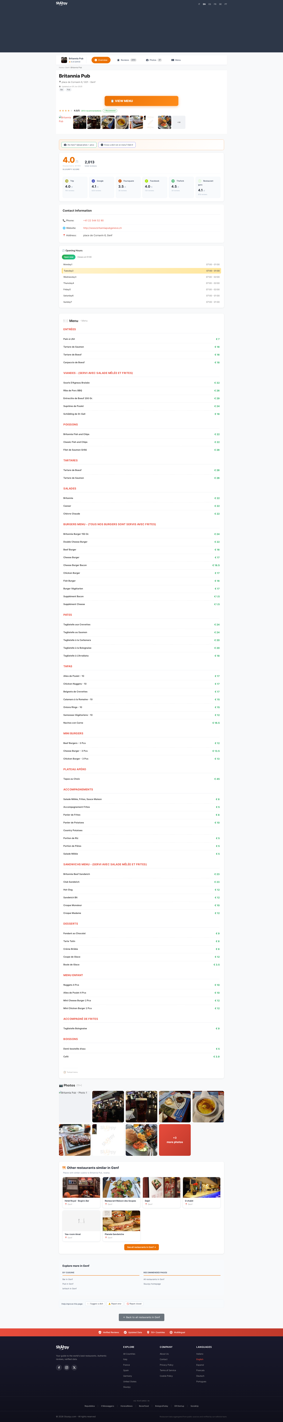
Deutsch (200, 1376)
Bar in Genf (67, 1279)
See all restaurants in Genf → (141, 1247)
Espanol (200, 1365)
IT (199, 4)
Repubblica (90, 1406)
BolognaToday (161, 1406)
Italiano (199, 1354)
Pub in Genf (67, 1284)
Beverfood (144, 1406)
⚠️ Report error (114, 1304)
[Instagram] (67, 1367)
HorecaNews (127, 1406)
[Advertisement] (141, 28)
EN (204, 4)
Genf (67, 67)
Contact (163, 1359)
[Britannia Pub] (65, 122)
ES (210, 4)
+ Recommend (110, 111)
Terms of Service (168, 1370)
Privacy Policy (166, 1365)
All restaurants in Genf (154, 1279)
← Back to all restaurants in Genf (141, 1317)
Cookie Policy (166, 1376)
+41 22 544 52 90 (93, 220)
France (126, 1365)
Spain (126, 1370)
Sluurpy (127, 1387)
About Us (164, 1354)
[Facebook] (59, 1367)
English (199, 1359)
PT (226, 4)
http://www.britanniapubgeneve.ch (102, 227)
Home (61, 67)
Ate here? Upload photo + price (81, 145)
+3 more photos (175, 1140)
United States (129, 1381)
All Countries (129, 1354)
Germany (127, 1376)
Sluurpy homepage (152, 1284)
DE (220, 4)
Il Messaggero (107, 1406)
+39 (178, 122)
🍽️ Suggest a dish (95, 1304)
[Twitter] (74, 1367)
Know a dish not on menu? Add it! (118, 145)
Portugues (201, 1381)
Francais (200, 1370)
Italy (125, 1359)
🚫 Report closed (134, 1304)
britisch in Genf (69, 1288)
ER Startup (179, 1406)
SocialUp (195, 1406)
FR (215, 4)
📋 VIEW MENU (122, 101)
